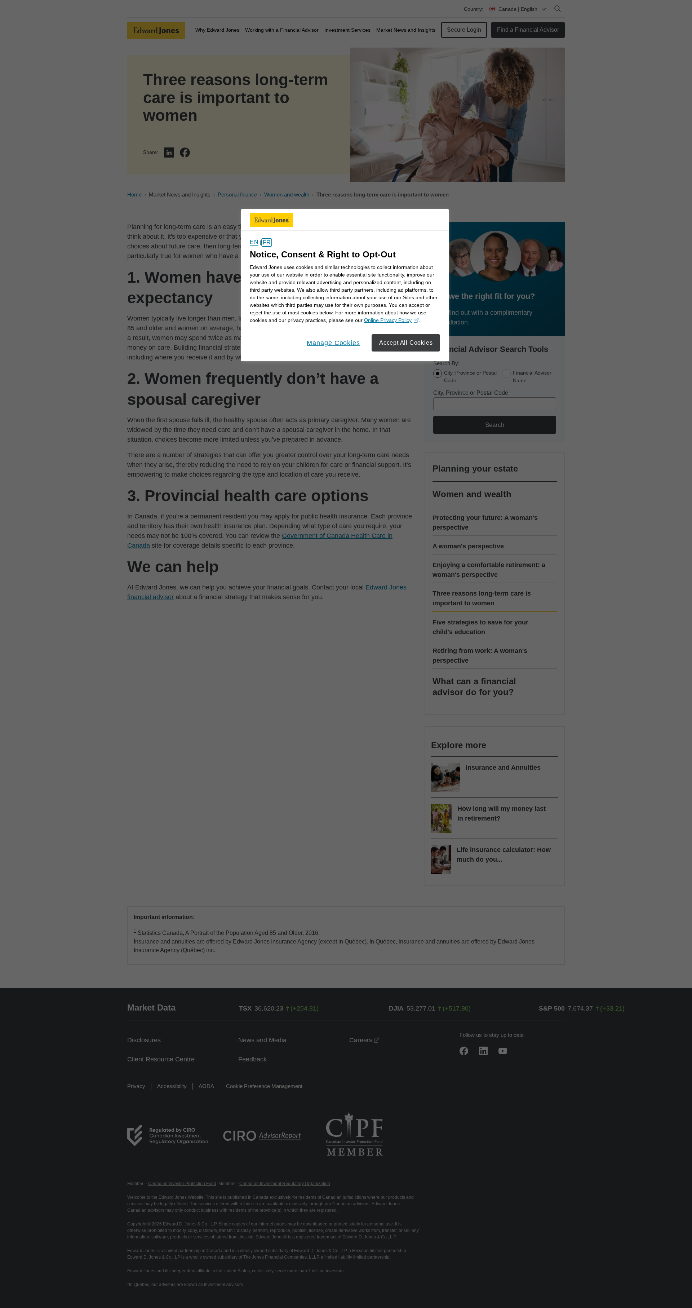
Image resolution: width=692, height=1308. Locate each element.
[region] (345, 285)
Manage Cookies (333, 342)
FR (267, 242)
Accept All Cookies (405, 343)
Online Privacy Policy (390, 320)
